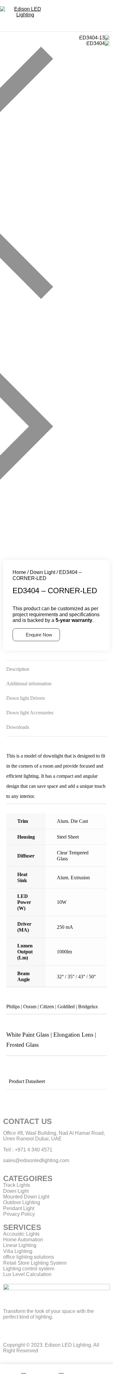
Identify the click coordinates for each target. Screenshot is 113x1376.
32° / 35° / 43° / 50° (76, 976)
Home (19, 572)
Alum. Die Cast (72, 821)
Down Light (42, 572)
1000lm (64, 951)
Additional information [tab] (28, 683)
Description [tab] (17, 669)
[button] (56, 173)
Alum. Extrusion (73, 877)
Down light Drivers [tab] (25, 698)
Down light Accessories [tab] (29, 712)
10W (62, 902)
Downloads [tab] (17, 727)
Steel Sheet (68, 837)
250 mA (65, 927)
